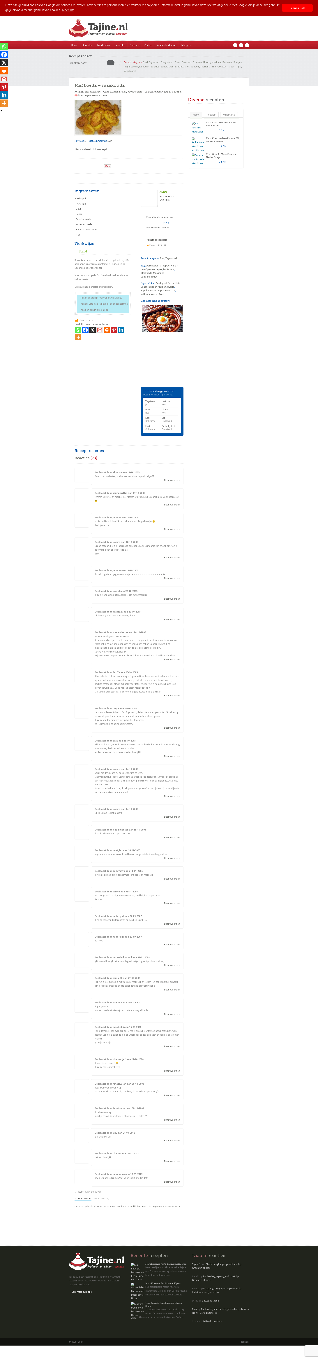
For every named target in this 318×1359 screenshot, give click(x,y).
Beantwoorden (172, 480)
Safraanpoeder (149, 276)
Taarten (204, 66)
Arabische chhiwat (166, 45)
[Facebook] (85, 330)
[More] (78, 337)
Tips (238, 66)
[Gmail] (99, 330)
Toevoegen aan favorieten (93, 95)
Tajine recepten (218, 66)
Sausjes (179, 66)
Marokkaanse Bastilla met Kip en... (164, 1283)
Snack (122, 91)
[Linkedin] (121, 330)
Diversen (186, 62)
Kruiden (162, 286)
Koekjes (238, 62)
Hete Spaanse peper (151, 269)
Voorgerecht (134, 91)
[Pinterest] (114, 330)
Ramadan (144, 66)
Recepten (87, 45)
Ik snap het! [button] (297, 7)
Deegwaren (167, 62)
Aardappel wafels (168, 265)
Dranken (197, 62)
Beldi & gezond (151, 62)
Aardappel (152, 265)
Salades (155, 66)
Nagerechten (131, 66)
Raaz (194, 1309)
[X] (92, 330)
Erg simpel (175, 91)
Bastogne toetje (210, 1300)
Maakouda (158, 273)
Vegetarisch (130, 71)
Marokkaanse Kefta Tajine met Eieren (165, 1264)
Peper (161, 290)
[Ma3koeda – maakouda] (128, 117)
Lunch (114, 91)
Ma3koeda (168, 269)
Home (74, 45)
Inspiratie (120, 45)
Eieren (171, 283)
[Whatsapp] (78, 330)
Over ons (134, 45)
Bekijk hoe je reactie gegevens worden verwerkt (155, 1206)
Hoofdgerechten (212, 62)
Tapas (231, 66)
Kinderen (227, 62)
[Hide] (1, 110)
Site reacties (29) (101, 1198)
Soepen (195, 66)
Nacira (163, 192)
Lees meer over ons (82, 1292)
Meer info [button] (68, 10)
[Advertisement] (118, 178)
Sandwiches (167, 66)
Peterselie (170, 290)
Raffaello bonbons (212, 1321)
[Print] (100, 165)
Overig (170, 286)
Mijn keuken (103, 45)
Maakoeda (146, 273)
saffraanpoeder (149, 294)
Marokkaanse (92, 91)
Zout (161, 294)
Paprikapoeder (149, 290)
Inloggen (186, 45)
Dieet (177, 62)
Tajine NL (197, 1264)
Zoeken (148, 45)
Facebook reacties (83, 1198)
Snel (187, 66)
